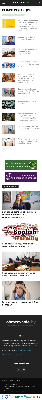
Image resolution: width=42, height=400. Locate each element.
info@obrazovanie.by (23, 350)
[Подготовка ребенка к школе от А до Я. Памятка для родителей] (8, 92)
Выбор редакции (19, 15)
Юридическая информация (12, 355)
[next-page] (7, 149)
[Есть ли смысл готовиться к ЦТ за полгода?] (21, 290)
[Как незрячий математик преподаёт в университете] (8, 129)
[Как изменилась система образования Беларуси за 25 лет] (8, 65)
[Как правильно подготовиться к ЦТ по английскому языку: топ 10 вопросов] (21, 232)
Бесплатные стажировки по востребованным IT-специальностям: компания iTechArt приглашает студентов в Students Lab (28, 25)
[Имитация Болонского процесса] (8, 104)
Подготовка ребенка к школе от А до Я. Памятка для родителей (28, 91)
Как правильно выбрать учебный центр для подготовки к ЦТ (27, 52)
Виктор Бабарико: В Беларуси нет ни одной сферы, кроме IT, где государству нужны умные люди (27, 78)
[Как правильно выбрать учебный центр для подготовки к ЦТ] (8, 52)
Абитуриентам (7, 15)
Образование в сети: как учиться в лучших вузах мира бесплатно (28, 141)
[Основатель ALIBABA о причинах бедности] (8, 40)
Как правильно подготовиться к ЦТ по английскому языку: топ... (20, 245)
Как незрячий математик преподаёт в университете (28, 128)
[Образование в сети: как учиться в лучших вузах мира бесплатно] (8, 142)
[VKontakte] (24, 370)
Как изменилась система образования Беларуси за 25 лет (28, 64)
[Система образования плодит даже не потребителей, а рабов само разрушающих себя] (8, 117)
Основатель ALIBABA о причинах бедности (27, 38)
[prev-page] (3, 149)
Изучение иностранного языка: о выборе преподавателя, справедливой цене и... (19, 214)
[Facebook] (18, 370)
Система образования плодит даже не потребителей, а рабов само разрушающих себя (28, 117)
